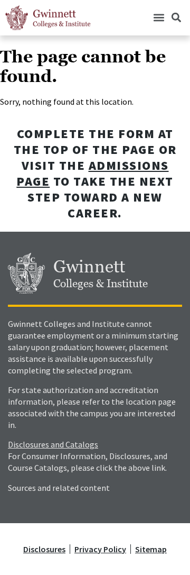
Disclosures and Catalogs (53, 444)
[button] (158, 17)
